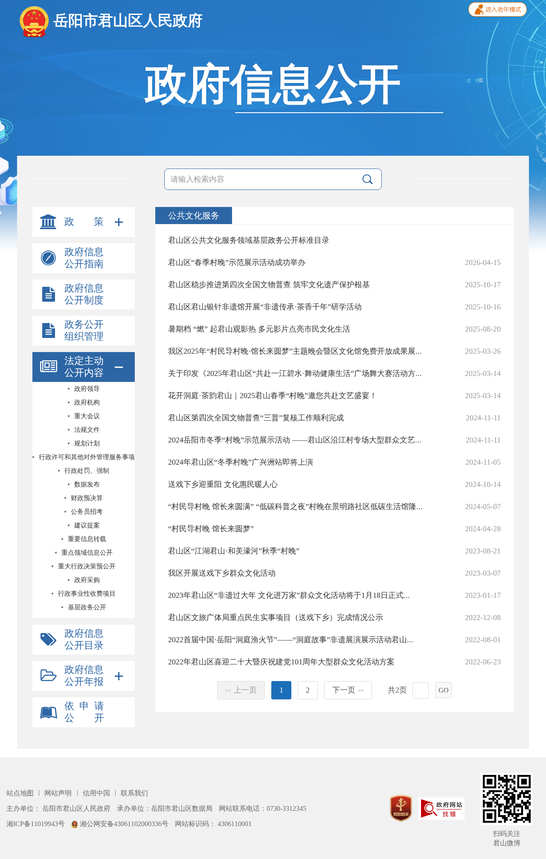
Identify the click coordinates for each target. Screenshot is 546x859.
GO (444, 690)
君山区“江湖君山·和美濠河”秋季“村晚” (233, 551)
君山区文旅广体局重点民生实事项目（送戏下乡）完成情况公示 (275, 617)
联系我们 (134, 793)
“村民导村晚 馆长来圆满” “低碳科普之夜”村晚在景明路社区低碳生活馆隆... (295, 506)
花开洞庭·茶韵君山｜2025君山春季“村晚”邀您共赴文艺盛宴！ (272, 395)
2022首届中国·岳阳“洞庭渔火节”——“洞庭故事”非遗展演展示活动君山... (290, 639)
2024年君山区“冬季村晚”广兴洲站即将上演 (240, 462)
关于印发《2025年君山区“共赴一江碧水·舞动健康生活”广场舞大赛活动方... (295, 373)
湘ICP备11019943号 (36, 823)
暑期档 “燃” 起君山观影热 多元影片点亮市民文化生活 (259, 329)
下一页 (348, 690)
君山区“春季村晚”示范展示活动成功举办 (236, 262)
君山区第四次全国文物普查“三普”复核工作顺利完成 (256, 417)
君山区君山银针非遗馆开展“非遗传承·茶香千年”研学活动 (265, 307)
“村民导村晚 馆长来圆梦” (211, 528)
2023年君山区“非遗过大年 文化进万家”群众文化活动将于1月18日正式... (289, 595)
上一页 (241, 690)
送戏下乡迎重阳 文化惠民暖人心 (223, 484)
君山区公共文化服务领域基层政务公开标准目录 (248, 240)
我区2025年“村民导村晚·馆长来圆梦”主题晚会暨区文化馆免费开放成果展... (295, 351)
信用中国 (97, 793)
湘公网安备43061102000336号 (124, 823)
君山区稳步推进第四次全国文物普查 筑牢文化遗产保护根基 (269, 284)
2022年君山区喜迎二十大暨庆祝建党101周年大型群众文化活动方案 (281, 662)
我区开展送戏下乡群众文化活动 (222, 573)
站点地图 (20, 793)
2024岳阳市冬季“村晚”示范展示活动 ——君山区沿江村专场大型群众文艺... (294, 440)
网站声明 (58, 793)
